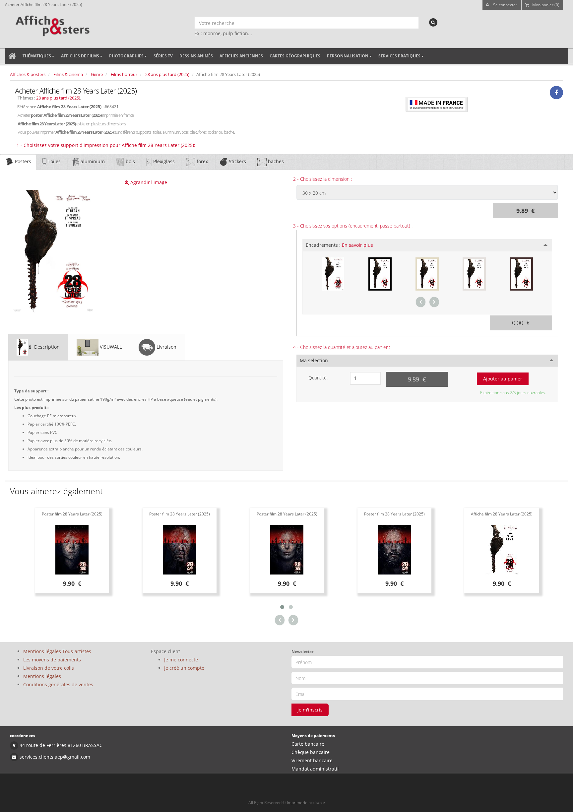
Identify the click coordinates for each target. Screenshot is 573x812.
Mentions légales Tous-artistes (57, 651)
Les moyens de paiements (52, 659)
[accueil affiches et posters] (12, 56)
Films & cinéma (68, 74)
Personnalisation (347, 56)
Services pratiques (399, 56)
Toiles (53, 161)
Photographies (126, 56)
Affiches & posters (27, 74)
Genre (97, 74)
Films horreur (124, 74)
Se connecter (504, 5)
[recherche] (433, 22)
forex (201, 161)
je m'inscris (310, 710)
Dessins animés (196, 56)
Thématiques (37, 56)
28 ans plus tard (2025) (167, 74)
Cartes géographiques (295, 56)
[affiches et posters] (51, 24)
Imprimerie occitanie (306, 802)
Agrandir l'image (148, 182)
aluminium (92, 161)
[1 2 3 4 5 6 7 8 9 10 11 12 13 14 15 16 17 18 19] (365, 378)
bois (129, 161)
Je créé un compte (184, 668)
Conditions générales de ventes (58, 684)
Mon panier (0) (545, 5)
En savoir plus (357, 245)
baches (275, 161)
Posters (22, 161)
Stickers (236, 161)
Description (46, 347)
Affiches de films (80, 56)
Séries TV (163, 56)
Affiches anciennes (241, 56)
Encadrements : (339, 245)
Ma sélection (314, 360)
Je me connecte (181, 659)
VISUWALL (110, 347)
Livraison (165, 347)
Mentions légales (42, 676)
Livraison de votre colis (48, 668)
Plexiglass (163, 161)
